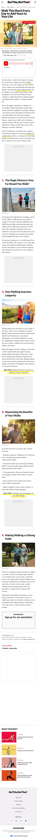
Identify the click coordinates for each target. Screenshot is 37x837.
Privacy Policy (18, 801)
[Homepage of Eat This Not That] (18, 792)
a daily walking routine (23, 90)
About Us (18, 797)
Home (3, 7)
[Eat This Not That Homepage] (19, 2)
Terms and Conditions (18, 808)
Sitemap (18, 804)
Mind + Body (10, 7)
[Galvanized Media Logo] (18, 828)
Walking (13, 648)
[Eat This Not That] (18, 614)
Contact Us (18, 811)
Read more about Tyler (29, 639)
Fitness (5, 648)
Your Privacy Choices (20, 836)
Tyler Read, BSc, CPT (10, 55)
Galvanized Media (14, 830)
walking (28, 82)
